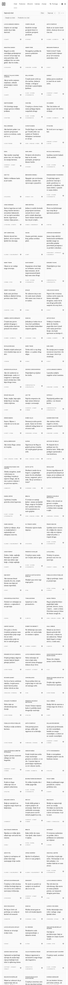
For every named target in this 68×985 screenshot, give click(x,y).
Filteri (42, 13)
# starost (35, 669)
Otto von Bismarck (53, 750)
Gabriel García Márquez (12, 318)
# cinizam (6, 361)
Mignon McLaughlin (10, 369)
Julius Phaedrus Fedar (32, 951)
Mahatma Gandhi (9, 47)
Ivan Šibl (28, 103)
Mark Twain (8, 262)
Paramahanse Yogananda (55, 174)
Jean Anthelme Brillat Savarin (54, 927)
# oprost (49, 590)
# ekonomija (28, 433)
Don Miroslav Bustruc (11, 598)
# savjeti (6, 39)
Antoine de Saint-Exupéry (55, 951)
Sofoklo (49, 395)
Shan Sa (27, 318)
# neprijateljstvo (51, 280)
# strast (54, 141)
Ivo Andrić (50, 103)
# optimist (7, 967)
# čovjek (32, 93)
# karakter (7, 919)
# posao (35, 433)
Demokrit (28, 880)
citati (15, 4)
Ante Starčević (52, 24)
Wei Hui (27, 799)
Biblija (27, 496)
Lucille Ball (50, 551)
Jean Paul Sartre (52, 853)
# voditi (6, 433)
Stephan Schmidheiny (54, 232)
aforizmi (30, 4)
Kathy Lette (29, 467)
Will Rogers (29, 75)
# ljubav (6, 254)
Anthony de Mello (53, 441)
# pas (26, 590)
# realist (6, 969)
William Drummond (53, 723)
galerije (37, 4)
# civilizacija (7, 67)
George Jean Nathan (11, 951)
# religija (31, 143)
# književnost (34, 224)
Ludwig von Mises (52, 906)
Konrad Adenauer (53, 977)
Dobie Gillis (29, 418)
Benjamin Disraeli (31, 174)
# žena (34, 338)
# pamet (56, 93)
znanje (44, 4)
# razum (27, 196)
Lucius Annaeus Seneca (11, 24)
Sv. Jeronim (29, 927)
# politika (28, 715)
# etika (48, 588)
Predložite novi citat (23, 18)
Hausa (27, 232)
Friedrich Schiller (31, 551)
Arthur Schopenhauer (11, 880)
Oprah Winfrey (30, 853)
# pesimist (13, 967)
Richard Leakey (9, 677)
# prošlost (58, 252)
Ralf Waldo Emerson (11, 829)
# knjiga (27, 224)
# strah (27, 943)
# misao (27, 361)
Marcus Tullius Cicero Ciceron (11, 76)
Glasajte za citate (10, 18)
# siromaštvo (29, 969)
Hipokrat (50, 829)
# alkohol (6, 310)
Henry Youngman (9, 290)
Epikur (27, 290)
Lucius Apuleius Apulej (11, 927)
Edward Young (52, 262)
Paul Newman (8, 126)
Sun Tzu (6, 174)
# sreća (55, 567)
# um (32, 196)
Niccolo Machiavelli (53, 151)
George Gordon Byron (32, 369)
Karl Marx (28, 151)
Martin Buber (8, 103)
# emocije (49, 141)
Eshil (5, 151)
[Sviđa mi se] (20, 39)
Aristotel (7, 853)
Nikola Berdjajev (10, 441)
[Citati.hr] (3, 4)
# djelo (6, 844)
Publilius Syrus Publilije (55, 575)
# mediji (49, 821)
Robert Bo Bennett (31, 626)
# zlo (48, 669)
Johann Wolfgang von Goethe (11, 467)
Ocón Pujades (30, 126)
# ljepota (49, 488)
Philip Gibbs (50, 778)
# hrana (6, 282)
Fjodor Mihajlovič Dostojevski (31, 977)
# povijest (28, 39)
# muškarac (28, 338)
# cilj (48, 898)
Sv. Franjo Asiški (30, 524)
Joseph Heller (30, 24)
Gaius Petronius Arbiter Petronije (12, 751)
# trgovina (7, 224)
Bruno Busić (8, 778)
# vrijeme (49, 844)
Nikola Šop (50, 467)
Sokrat (49, 75)
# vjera (37, 143)
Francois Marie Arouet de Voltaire (55, 678)
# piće (10, 282)
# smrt (27, 254)
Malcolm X (50, 799)
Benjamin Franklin (53, 47)
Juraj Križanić (9, 204)
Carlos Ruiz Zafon (53, 290)
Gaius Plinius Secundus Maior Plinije (54, 655)
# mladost (28, 669)
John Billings (29, 677)
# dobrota (55, 39)
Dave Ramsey (29, 262)
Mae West (7, 575)
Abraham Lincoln (52, 204)
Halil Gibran (51, 626)
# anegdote (7, 488)
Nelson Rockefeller (10, 977)
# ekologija (7, 692)
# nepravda (50, 516)
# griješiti (55, 338)
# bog (26, 143)
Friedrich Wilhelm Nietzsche (53, 497)
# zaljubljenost (14, 254)
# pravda (56, 516)
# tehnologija (55, 821)
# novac (6, 618)
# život (49, 67)
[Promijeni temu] (65, 4)
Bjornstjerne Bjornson (33, 778)
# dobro (49, 39)
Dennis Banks (8, 418)
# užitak (49, 143)
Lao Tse (27, 395)
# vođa (11, 433)
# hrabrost (7, 821)
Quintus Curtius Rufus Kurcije (33, 575)
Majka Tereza (51, 598)
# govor (6, 387)
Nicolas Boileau (9, 346)
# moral (53, 588)
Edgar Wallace (9, 395)
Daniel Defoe (8, 496)
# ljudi (27, 93)
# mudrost (50, 93)
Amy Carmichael (9, 232)
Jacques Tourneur (10, 701)
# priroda (14, 692)
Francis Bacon (51, 524)
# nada (27, 310)
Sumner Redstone (52, 418)
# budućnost (50, 252)
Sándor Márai (29, 750)
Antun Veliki (51, 318)
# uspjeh (34, 67)
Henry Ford (29, 47)
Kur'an (27, 441)
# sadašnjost (50, 254)
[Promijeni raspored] (62, 4)
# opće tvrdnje (8, 143)
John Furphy (8, 551)
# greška (49, 338)
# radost (49, 567)
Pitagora (50, 126)
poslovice (22, 4)
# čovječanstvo (29, 95)
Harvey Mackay (9, 626)
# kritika (49, 224)
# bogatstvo (28, 967)
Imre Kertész (29, 204)
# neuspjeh (28, 67)
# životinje (7, 117)
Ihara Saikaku (8, 524)
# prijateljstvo (51, 282)
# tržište (13, 224)
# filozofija (7, 196)
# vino (12, 310)
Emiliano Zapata (9, 799)
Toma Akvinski (30, 598)
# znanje (49, 95)
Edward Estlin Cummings (12, 654)
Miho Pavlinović (9, 906)
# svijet (6, 409)
